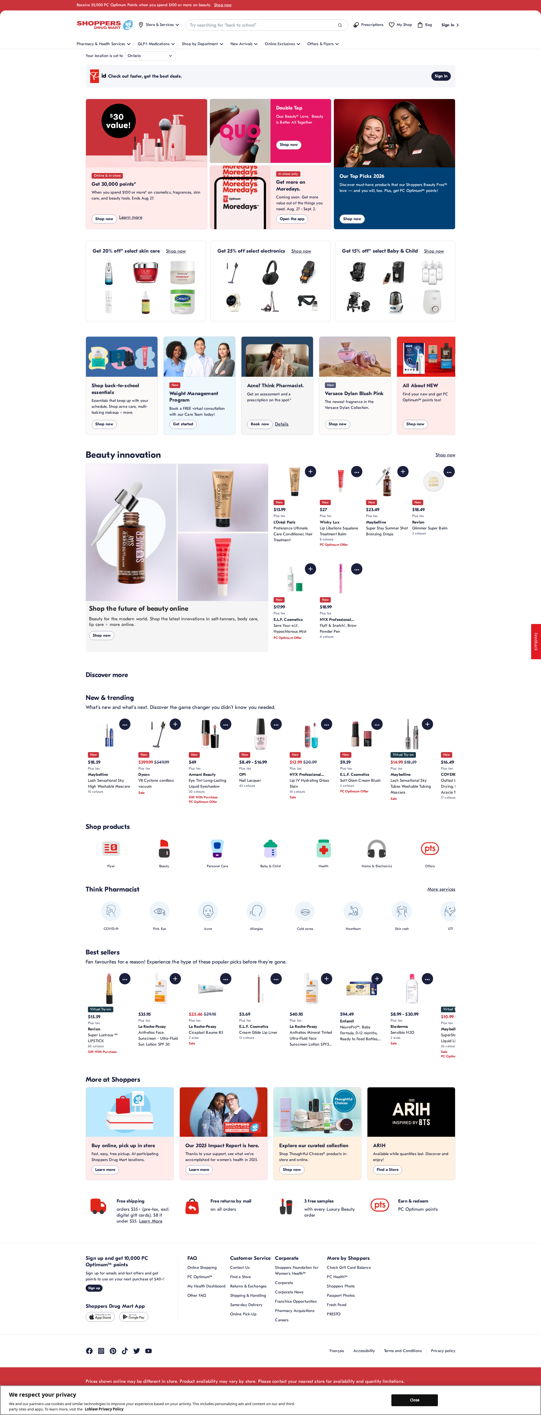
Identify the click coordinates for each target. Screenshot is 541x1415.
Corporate (284, 1282)
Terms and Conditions (403, 1350)
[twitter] (136, 1351)
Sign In (441, 76)
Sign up (94, 1288)
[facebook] (89, 1351)
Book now (260, 424)
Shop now (223, 5)
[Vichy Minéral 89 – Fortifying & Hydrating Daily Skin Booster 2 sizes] (108, 272)
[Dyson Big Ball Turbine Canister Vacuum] (270, 302)
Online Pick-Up (243, 1314)
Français (337, 1350)
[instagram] (101, 1351)
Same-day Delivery (246, 1304)
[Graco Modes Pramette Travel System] (358, 302)
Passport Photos (341, 1295)
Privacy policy (443, 1350)
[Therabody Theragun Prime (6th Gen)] (307, 302)
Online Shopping (202, 1267)
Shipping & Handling (248, 1295)
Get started (183, 424)
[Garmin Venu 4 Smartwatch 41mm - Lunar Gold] (233, 302)
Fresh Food (336, 1304)
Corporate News (289, 1292)
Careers (282, 1320)
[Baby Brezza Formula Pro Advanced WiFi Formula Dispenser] (395, 272)
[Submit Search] (340, 25)
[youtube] (148, 1351)
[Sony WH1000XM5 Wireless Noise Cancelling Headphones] (270, 272)
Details (282, 424)
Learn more (130, 217)
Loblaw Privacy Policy (104, 1409)
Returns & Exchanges (248, 1286)
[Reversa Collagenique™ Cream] (182, 272)
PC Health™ (337, 1276)
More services (441, 889)
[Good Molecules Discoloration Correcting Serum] (145, 302)
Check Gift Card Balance (349, 1267)
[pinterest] (113, 1351)
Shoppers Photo (341, 1286)
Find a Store (387, 1169)
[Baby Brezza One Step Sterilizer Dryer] (395, 302)
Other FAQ (196, 1295)
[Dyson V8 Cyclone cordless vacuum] (233, 272)
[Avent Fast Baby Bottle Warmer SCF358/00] (432, 302)
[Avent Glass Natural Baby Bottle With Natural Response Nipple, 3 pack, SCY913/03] (432, 272)
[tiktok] (124, 1351)
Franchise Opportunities (295, 1301)
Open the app (292, 218)
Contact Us (240, 1267)
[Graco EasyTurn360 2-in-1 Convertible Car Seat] (358, 272)
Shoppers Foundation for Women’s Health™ (296, 1270)
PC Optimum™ (199, 1276)
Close (415, 1400)
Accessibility (364, 1350)
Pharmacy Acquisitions (294, 1310)
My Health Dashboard (206, 1286)
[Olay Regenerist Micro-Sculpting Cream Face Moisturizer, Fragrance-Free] (145, 272)
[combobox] (266, 25)
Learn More (151, 1221)
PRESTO (333, 1314)
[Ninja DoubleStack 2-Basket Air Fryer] (307, 272)
